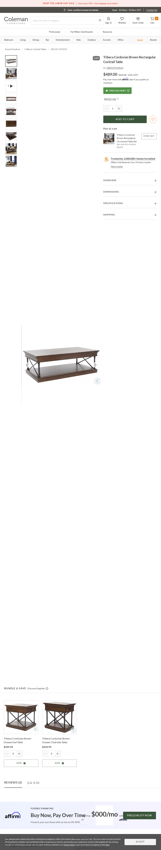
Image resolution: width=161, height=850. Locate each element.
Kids (79, 40)
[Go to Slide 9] (11, 161)
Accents (107, 40)
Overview (109, 180)
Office (120, 40)
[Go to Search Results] (100, 20)
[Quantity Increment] (119, 108)
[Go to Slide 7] (11, 136)
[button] (108, 20)
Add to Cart (125, 119)
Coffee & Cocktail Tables (35, 49)
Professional (54, 32)
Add (19, 763)
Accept (140, 842)
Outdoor (92, 40)
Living (23, 40)
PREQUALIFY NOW (139, 815)
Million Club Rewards (81, 32)
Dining (36, 40)
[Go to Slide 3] (11, 86)
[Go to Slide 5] (11, 111)
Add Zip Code (110, 99)
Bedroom (8, 40)
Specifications (113, 203)
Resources (107, 32)
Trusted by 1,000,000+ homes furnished (133, 158)
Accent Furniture (12, 49)
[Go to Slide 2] (11, 73)
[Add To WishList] (153, 119)
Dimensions (111, 192)
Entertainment (63, 40)
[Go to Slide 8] (11, 148)
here (107, 845)
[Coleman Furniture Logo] (16, 23)
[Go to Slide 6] (11, 123)
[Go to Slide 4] (11, 98)
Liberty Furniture (114, 67)
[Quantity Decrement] (106, 108)
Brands (153, 40)
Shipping (109, 215)
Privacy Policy (69, 845)
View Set (149, 136)
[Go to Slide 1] (11, 61)
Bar (47, 40)
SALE (140, 40)
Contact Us (151, 10)
